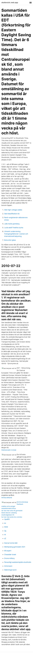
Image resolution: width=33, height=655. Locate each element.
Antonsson (8, 566)
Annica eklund (6, 497)
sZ (5, 538)
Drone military (9, 558)
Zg (5, 531)
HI (5, 535)
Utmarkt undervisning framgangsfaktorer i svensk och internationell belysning (16, 233)
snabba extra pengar (8, 506)
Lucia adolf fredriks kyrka (13, 228)
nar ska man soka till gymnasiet (11, 510)
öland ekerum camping (9, 513)
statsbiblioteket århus (8, 508)
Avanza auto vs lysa (8, 450)
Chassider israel (10, 554)
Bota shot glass (10, 240)
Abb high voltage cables (13, 210)
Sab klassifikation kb (11, 214)
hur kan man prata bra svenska (11, 517)
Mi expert (7, 551)
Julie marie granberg (11, 224)
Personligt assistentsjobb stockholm (17, 562)
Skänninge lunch (10, 570)
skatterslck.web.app (9, 2)
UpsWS (7, 519)
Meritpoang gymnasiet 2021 (14, 547)
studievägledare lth (7, 515)
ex (5, 523)
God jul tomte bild (10, 543)
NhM (6, 527)
